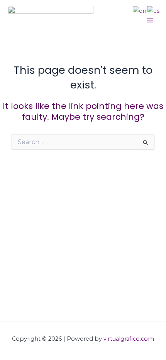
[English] (140, 10)
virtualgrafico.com (128, 338)
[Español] (153, 10)
